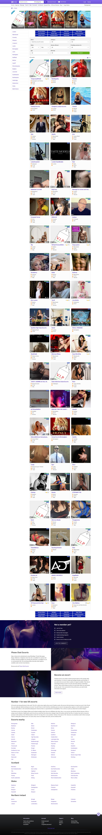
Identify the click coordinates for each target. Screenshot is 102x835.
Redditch (73, 746)
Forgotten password (46, 824)
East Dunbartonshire (16, 769)
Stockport (73, 750)
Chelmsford (15, 83)
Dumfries (53, 766)
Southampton (15, 74)
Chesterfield (74, 730)
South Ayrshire (74, 775)
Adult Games (15, 89)
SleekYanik (34, 354)
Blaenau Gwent (54, 785)
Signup (89, 2)
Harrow (13, 737)
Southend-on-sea (15, 750)
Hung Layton (75, 245)
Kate (73, 162)
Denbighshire (34, 787)
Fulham (33, 734)
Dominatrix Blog (75, 822)
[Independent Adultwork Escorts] (14, 2)
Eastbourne (73, 732)
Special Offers (47, 5)
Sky (32, 245)
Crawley (13, 732)
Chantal (74, 106)
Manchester (15, 34)
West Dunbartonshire (56, 777)
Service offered (54, 45)
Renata (53, 492)
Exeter (12, 734)
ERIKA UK (54, 217)
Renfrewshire (54, 775)
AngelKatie (75, 575)
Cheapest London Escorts (59, 106)
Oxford (13, 743)
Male (30, 5)
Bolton (32, 726)
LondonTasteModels (57, 162)
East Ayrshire (74, 766)
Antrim (12, 799)
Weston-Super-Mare (76, 755)
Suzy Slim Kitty (76, 354)
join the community (61, 643)
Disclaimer (26, 824)
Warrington (33, 755)
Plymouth (53, 743)
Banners (61, 822)
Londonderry (34, 803)
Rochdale (13, 748)
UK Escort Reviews (55, 5)
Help (60, 824)
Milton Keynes (54, 741)
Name (32, 39)
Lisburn (13, 803)
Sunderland (34, 752)
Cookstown (14, 801)
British (52, 728)
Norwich (73, 741)
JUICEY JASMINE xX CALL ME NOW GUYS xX (43, 381)
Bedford (53, 723)
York (12, 759)
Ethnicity (53, 50)
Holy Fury (54, 189)
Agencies (17, 5)
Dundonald (33, 801)
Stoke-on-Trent (15, 752)
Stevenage (53, 750)
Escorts (13, 5)
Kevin (32, 520)
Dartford (53, 732)
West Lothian (74, 777)
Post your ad (87, 5)
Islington (33, 739)
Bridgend (33, 785)
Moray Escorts (34, 773)
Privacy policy (26, 822)
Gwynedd (73, 787)
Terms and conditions (28, 821)
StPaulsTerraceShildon (58, 245)
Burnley (13, 728)
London (14, 31)
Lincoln (72, 739)
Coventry (14, 37)
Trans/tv (27, 5)
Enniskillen (73, 801)
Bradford (73, 726)
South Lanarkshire (15, 777)
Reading (53, 746)
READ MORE (58, 692)
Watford (53, 755)
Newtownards (54, 803)
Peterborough (34, 743)
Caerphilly (73, 785)
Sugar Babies (67, 5)
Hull (72, 737)
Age (32, 50)
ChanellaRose (35, 547)
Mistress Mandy (56, 520)
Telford (72, 752)
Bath (32, 723)
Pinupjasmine (76, 520)
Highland (33, 771)
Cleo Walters (76, 603)
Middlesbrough (35, 741)
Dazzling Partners (57, 547)
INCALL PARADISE (77, 328)
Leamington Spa (55, 739)
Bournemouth (54, 726)
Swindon (53, 752)
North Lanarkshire (75, 773)
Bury (72, 728)
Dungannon (53, 801)
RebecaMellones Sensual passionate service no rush (45, 437)
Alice (73, 464)
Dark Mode (63, 2)
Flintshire (53, 787)
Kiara (73, 381)
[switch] (59, 1)
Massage (22, 5)
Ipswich (13, 739)
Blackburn (13, 726)
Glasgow (14, 40)
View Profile (17, 26)
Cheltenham (34, 730)
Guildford (53, 734)
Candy (32, 464)
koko (73, 547)
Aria (73, 134)
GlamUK (74, 409)
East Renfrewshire (55, 769)
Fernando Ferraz (35, 217)
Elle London (34, 300)
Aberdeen (13, 766)
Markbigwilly (55, 79)
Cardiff (14, 63)
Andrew (74, 217)
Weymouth (13, 757)
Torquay (13, 755)
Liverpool (14, 43)
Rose (53, 603)
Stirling (33, 777)
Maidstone (13, 741)
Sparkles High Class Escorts (38, 328)
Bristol (32, 728)
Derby (13, 86)
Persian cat (34, 575)
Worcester (53, 757)
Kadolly (74, 437)
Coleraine (73, 799)
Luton (13, 51)
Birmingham (15, 49)
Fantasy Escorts (35, 106)
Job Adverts (40, 5)
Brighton (14, 69)
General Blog (74, 821)
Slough (32, 748)
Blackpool (73, 723)
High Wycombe (35, 737)
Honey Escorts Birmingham (59, 437)
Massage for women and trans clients (82, 189)
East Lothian (34, 769)
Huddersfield (54, 737)
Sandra (53, 134)
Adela (53, 272)
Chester (53, 730)
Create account (45, 821)
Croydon (33, 732)
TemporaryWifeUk (36, 79)
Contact (61, 821)
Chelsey (33, 492)
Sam (32, 134)
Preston (33, 746)
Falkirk (72, 769)
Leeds (14, 46)
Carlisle (13, 730)
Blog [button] (61, 5)
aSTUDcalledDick (35, 409)
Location (73, 39)
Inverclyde (53, 771)
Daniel (53, 328)
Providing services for (76, 45)
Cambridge (15, 80)
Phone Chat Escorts (24, 666)
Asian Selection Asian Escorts (60, 381)
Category (53, 39)
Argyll (32, 766)
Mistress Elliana (56, 354)
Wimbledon (34, 757)
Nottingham (15, 54)
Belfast (14, 60)
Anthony (74, 272)
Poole (72, 743)
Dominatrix (34, 5)
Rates (32, 45)
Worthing (73, 757)
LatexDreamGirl (35, 162)
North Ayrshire (54, 773)
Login (84, 2)
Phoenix (74, 79)
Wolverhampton (16, 66)
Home (15, 8)
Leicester (14, 71)
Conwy (13, 787)
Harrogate (73, 734)
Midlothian (13, 773)
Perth (32, 775)
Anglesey (13, 785)
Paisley (13, 775)
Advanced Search (52, 2)
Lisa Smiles (75, 300)
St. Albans (33, 750)
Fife (12, 771)
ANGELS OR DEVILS (57, 575)
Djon (53, 464)
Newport (13, 789)
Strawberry (34, 272)
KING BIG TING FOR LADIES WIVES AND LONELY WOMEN (67, 409)
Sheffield (14, 57)
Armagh (33, 799)
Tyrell (53, 300)
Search (81, 53)
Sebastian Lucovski (36, 189)
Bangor (52, 799)
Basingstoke (14, 723)
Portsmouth (14, 746)
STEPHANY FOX (76, 492)
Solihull (53, 748)
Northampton (15, 77)
